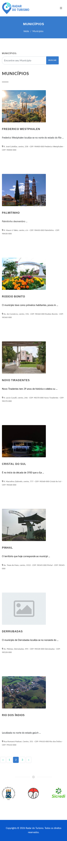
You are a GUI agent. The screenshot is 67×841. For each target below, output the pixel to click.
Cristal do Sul (14, 464)
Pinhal (7, 547)
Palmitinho (11, 212)
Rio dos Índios (13, 715)
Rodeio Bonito (13, 296)
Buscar (52, 60)
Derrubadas (12, 631)
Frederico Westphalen (21, 129)
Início (26, 31)
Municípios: (9, 53)
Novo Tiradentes (16, 380)
